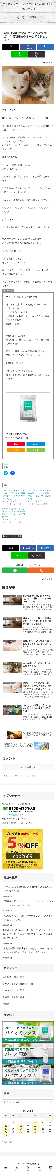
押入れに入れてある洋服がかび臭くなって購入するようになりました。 (28, 918)
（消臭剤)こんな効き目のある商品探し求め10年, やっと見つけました (28, 889)
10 (6, 1126)
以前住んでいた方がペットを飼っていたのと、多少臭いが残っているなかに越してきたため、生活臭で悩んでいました (28, 934)
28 (35, 1132)
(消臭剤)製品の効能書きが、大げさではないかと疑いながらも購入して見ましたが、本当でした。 (27, 950)
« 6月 (4, 1142)
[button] (36, 54)
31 (6, 1135)
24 (6, 1132)
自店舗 (35, 450)
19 (21, 1129)
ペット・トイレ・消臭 (13, 536)
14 (35, 1126)
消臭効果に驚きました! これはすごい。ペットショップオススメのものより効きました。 (28, 903)
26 (21, 1132)
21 (35, 1129)
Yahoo (36, 444)
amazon (16, 450)
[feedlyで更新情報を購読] (15, 570)
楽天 (16, 444)
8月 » (11, 1142)
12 (21, 1126)
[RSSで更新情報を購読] (41, 570)
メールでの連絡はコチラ (14, 815)
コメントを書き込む (28, 767)
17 (6, 1129)
